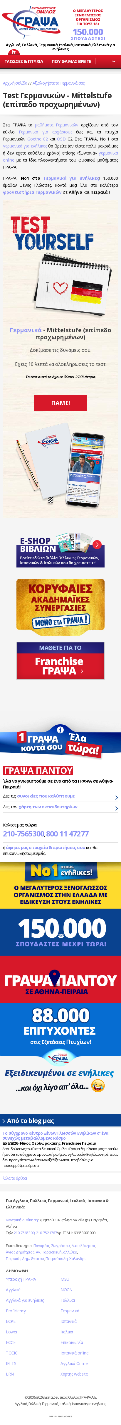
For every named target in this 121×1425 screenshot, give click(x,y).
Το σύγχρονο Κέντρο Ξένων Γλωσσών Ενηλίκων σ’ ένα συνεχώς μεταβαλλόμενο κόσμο (55, 1136)
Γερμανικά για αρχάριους (45, 132)
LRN (10, 1374)
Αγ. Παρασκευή (49, 1252)
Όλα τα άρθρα (15, 1178)
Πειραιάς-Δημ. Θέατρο (25, 1258)
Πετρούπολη (57, 1258)
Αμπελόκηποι (83, 1245)
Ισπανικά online (74, 1353)
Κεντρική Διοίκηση (22, 1219)
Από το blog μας (30, 1121)
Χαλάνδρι (77, 1258)
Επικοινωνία (71, 1342)
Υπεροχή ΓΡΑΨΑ (21, 1279)
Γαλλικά (67, 1300)
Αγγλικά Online (74, 1363)
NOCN (66, 1289)
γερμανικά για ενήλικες (25, 146)
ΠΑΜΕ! (60, 403)
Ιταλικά (66, 1332)
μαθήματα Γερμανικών (57, 125)
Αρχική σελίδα (15, 83)
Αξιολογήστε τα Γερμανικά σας (59, 83)
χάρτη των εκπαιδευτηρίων (48, 807)
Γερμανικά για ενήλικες (71, 178)
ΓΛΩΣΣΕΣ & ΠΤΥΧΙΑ (23, 61)
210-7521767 (46, 1232)
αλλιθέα (70, 1252)
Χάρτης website (74, 1374)
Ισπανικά (68, 1321)
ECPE (11, 1321)
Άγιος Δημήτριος (20, 1252)
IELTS (11, 1363)
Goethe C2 (37, 139)
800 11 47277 (67, 833)
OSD (61, 139)
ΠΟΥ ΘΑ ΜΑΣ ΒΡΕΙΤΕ (71, 61)
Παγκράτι (41, 1245)
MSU (64, 1279)
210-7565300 (23, 833)
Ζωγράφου (60, 1245)
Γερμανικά (26, 330)
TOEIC (12, 1353)
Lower (12, 1332)
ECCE (11, 1342)
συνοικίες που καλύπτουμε (46, 796)
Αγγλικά (13, 1289)
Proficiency (16, 1310)
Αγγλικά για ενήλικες (25, 1300)
